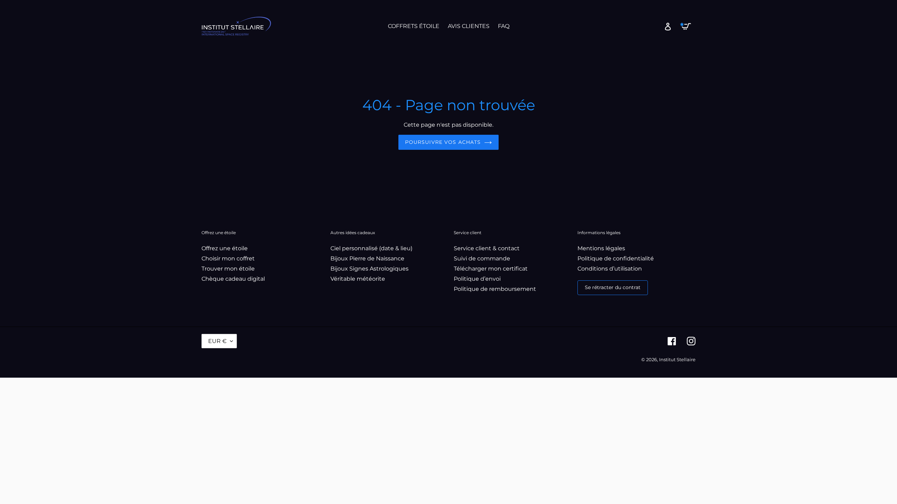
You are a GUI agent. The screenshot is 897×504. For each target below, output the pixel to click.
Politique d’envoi (477, 278)
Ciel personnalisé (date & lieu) (371, 248)
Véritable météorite (357, 278)
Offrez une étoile (224, 248)
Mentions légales (601, 248)
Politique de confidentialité (615, 258)
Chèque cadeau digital (233, 278)
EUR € (217, 341)
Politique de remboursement (495, 289)
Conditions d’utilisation (609, 268)
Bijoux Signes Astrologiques (369, 268)
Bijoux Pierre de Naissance (367, 258)
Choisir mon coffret (228, 258)
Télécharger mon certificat (491, 268)
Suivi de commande (482, 258)
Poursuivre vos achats (443, 142)
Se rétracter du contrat (613, 287)
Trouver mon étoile (228, 268)
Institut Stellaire (677, 359)
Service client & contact (487, 248)
